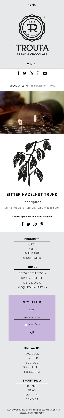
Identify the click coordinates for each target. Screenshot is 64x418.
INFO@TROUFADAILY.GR (32, 287)
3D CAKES (32, 386)
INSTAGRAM (32, 371)
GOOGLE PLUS (32, 367)
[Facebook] (18, 73)
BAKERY (32, 249)
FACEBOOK (32, 353)
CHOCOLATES (16, 86)
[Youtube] (31, 73)
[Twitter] (24, 73)
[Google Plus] (38, 73)
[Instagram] (45, 73)
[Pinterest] (41, 224)
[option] (32, 112)
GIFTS (32, 244)
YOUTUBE (32, 362)
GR (29, 5)
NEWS (32, 390)
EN (34, 5)
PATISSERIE (32, 253)
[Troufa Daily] (32, 34)
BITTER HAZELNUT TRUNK (41, 86)
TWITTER (32, 358)
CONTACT (32, 399)
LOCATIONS (32, 395)
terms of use (33, 324)
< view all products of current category (32, 216)
